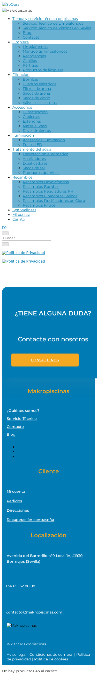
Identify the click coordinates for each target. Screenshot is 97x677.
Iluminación (23, 135)
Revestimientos (37, 130)
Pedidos (14, 501)
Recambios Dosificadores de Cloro (54, 200)
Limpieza (20, 42)
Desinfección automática (45, 154)
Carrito (18, 219)
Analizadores (34, 158)
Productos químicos (41, 172)
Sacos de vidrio (36, 98)
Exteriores (32, 121)
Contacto (31, 37)
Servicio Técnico (22, 418)
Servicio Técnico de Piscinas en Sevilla (57, 28)
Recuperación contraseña (30, 519)
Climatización (35, 112)
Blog (27, 32)
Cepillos (30, 60)
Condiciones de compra (50, 654)
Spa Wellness (24, 210)
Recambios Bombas (41, 186)
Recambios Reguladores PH (48, 191)
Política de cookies (51, 659)
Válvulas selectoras (40, 102)
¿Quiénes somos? (23, 410)
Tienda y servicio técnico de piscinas (45, 18)
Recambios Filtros (39, 205)
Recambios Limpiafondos (46, 182)
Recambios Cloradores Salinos (50, 196)
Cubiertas (31, 116)
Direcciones (18, 510)
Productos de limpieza (43, 70)
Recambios (22, 177)
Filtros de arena (37, 88)
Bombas (30, 79)
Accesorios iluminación (44, 140)
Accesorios (22, 107)
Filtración (20, 74)
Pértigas (30, 65)
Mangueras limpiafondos (45, 51)
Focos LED (32, 144)
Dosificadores (35, 163)
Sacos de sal (34, 168)
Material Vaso (35, 126)
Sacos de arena (36, 93)
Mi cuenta (21, 214)
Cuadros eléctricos (39, 84)
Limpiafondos (35, 46)
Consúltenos (45, 360)
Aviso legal (16, 654)
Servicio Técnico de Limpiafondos (53, 23)
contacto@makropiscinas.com (34, 612)
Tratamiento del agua (31, 149)
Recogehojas (34, 56)
